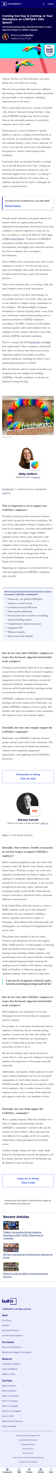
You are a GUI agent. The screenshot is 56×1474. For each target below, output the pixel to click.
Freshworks (35, 477)
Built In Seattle (9, 1426)
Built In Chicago (10, 1401)
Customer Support (11, 1364)
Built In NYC (8, 1416)
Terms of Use (28, 1453)
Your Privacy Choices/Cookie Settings (28, 1457)
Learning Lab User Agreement (28, 1436)
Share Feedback (9, 1369)
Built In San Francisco (12, 1421)
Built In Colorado (10, 1406)
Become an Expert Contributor (17, 1352)
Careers (5, 1325)
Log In (51, 4)
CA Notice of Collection (28, 1462)
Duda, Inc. (45, 823)
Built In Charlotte (10, 1396)
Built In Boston (9, 1391)
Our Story (7, 1320)
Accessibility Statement (28, 1440)
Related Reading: (13, 205)
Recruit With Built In (12, 1347)
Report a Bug (8, 1374)
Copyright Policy (28, 1444)
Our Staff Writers (10, 1330)
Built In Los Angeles (11, 1411)
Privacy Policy (28, 1449)
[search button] (44, 4)
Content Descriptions (12, 1335)
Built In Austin (9, 1385)
